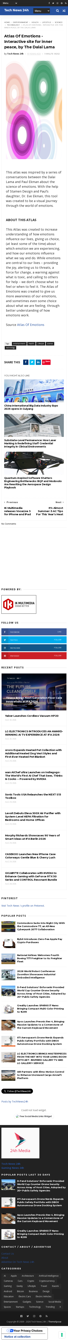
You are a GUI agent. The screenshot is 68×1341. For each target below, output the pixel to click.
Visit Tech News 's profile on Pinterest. (23, 905)
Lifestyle (46, 22)
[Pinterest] (61, 3)
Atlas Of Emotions (30, 325)
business (33, 1291)
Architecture (28, 1275)
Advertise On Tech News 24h (17, 1262)
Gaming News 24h (12, 1167)
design (46, 1291)
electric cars (25, 1296)
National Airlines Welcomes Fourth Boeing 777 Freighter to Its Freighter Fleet (39, 958)
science (59, 22)
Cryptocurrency (47, 1280)
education (9, 1296)
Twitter (35, 640)
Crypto (30, 1280)
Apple (14, 1275)
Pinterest (35, 656)
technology (13, 25)
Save (48, 361)
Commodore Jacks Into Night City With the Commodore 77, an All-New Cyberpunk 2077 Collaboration (41, 926)
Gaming (8, 1286)
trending (50, 1306)
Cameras (8, 1280)
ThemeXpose (54, 1321)
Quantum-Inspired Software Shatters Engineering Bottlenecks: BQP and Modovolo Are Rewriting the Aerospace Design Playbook (33, 482)
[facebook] (49, 3)
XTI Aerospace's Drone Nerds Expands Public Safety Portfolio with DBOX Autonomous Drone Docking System (40, 1040)
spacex (7, 1306)
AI (5, 1275)
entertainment (20, 22)
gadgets (27, 1301)
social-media (54, 1301)
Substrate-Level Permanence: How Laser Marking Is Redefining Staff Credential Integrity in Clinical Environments (30, 443)
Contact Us (7, 1253)
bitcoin (20, 1291)
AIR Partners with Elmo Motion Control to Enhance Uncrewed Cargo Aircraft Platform (40, 1075)
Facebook (35, 632)
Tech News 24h (10, 1163)
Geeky (20, 1286)
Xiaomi (55, 1286)
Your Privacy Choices (28, 1330)
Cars (20, 1280)
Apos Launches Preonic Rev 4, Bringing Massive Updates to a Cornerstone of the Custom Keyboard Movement (40, 1024)
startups (20, 1306)
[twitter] (53, 3)
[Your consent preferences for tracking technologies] (62, 1334)
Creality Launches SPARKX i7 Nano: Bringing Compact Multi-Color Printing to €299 (40, 1008)
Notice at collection (17, 1336)
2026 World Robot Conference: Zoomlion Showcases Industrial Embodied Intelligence (36, 974)
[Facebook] (21, 1316)
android (8, 1291)
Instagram (35, 648)
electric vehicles (43, 1296)
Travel (44, 1286)
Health (35, 22)
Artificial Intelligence (49, 1275)
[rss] (66, 3)
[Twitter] (28, 1316)
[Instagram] (57, 3)
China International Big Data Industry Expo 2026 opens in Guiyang (31, 407)
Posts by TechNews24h (14, 1101)
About (4, 1257)
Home (7, 22)
